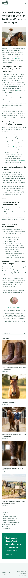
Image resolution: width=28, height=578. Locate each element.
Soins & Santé (6, 528)
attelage (15, 147)
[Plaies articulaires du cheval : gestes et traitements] (14, 453)
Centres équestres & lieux (9, 518)
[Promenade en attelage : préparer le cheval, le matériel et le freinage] (14, 486)
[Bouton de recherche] (24, 333)
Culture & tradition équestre (10, 522)
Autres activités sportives (9, 516)
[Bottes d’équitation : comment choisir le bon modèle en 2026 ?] (14, 352)
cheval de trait (16, 58)
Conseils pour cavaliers (8, 520)
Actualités (5, 512)
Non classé (5, 526)
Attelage (4, 515)
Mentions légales (21, 571)
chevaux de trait (20, 160)
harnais (14, 154)
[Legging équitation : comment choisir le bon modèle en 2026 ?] (14, 419)
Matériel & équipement (9, 524)
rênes (18, 90)
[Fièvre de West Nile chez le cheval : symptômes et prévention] (14, 386)
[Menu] (25, 3)
